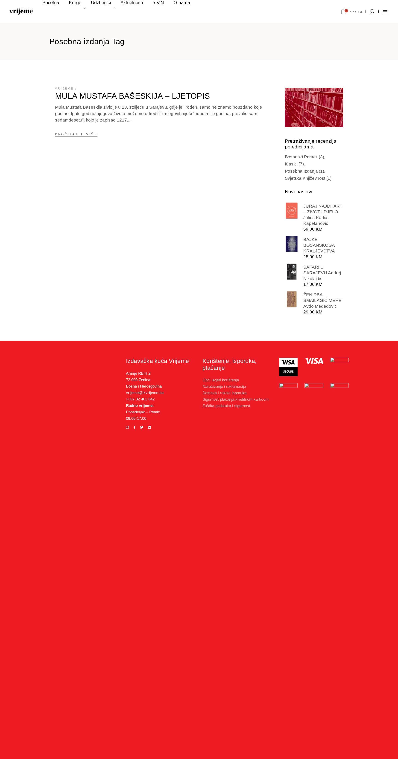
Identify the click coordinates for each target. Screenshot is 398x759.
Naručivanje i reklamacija (224, 386)
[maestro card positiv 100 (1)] (313, 391)
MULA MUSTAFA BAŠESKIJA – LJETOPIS (132, 95)
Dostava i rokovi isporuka (224, 393)
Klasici (294, 164)
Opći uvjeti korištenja (220, 380)
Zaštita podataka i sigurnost (226, 406)
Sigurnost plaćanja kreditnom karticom (235, 399)
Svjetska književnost (308, 178)
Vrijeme (64, 88)
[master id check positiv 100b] (339, 365)
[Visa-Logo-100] (313, 361)
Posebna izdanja (304, 171)
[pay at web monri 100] (339, 555)
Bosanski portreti (304, 156)
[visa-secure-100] (288, 367)
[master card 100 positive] (288, 390)
